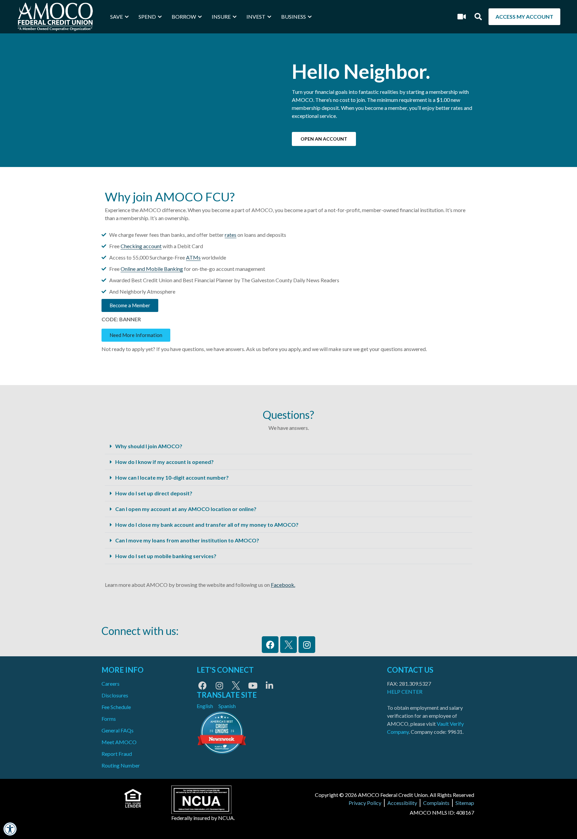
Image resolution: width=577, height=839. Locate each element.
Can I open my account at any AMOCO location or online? (185, 509)
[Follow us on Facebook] (202, 685)
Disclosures (115, 695)
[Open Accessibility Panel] (10, 829)
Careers (111, 683)
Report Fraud (117, 753)
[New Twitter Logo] (288, 644)
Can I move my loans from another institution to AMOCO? (187, 540)
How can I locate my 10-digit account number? (172, 477)
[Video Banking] (461, 16)
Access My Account (524, 16)
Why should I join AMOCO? (148, 446)
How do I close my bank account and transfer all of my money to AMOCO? (207, 524)
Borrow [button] (184, 16)
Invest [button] (255, 16)
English (205, 706)
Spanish (227, 706)
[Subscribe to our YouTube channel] (252, 685)
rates (230, 234)
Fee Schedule (116, 707)
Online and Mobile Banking (152, 269)
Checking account (141, 246)
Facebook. (283, 584)
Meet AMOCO (119, 742)
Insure (221, 16)
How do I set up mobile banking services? (165, 556)
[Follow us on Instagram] (219, 685)
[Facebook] (270, 644)
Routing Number (121, 765)
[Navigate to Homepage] (55, 16)
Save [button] (116, 16)
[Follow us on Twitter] (236, 685)
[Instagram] (307, 644)
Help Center (404, 691)
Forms (109, 718)
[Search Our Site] (478, 16)
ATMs (193, 257)
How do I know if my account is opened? (164, 462)
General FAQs (118, 730)
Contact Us (410, 669)
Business (293, 16)
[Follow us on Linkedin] (269, 685)
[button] (288, 446)
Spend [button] (147, 16)
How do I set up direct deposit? (153, 493)
